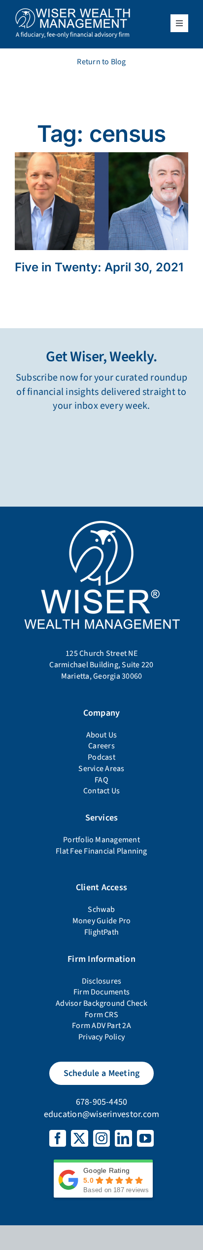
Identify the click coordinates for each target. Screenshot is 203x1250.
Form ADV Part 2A (101, 1025)
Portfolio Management (101, 839)
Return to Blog (101, 61)
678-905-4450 (102, 1102)
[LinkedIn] (123, 1138)
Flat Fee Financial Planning (101, 851)
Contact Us (101, 790)
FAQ (101, 780)
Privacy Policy (101, 1037)
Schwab (101, 909)
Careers (101, 745)
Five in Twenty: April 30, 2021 (99, 267)
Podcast (101, 757)
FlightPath (101, 932)
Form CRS (101, 1014)
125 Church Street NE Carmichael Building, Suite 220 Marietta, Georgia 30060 (101, 664)
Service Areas (101, 768)
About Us (101, 735)
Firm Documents (101, 992)
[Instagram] (101, 1138)
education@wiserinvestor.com (101, 1114)
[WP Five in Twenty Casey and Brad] (101, 156)
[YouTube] (145, 1138)
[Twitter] (79, 1138)
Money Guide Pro (101, 920)
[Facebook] (57, 1138)
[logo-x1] (73, 11)
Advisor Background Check (101, 1003)
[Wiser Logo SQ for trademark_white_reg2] (101, 520)
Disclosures (102, 981)
